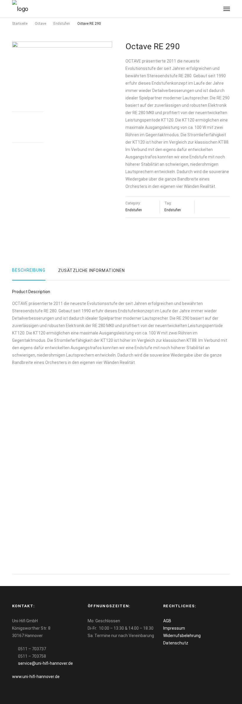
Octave (40, 24)
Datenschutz (175, 643)
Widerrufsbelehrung (182, 635)
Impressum (174, 628)
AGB (167, 620)
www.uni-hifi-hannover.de (36, 676)
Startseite (19, 24)
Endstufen (61, 24)
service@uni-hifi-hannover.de (45, 663)
